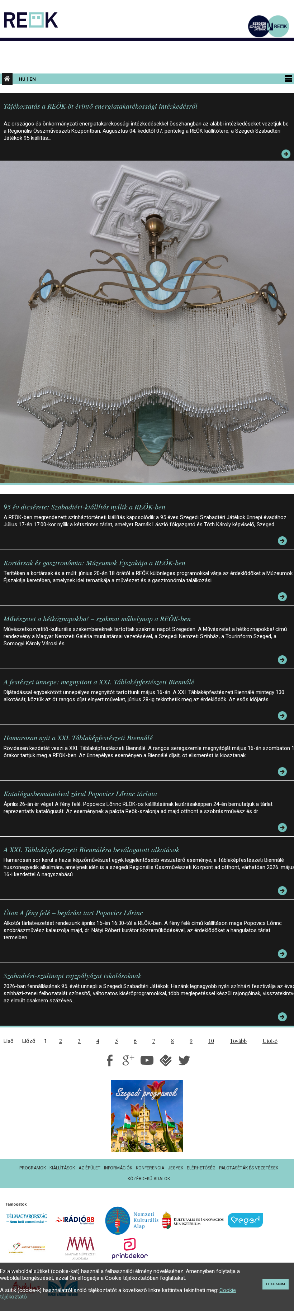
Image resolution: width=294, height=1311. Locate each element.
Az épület (89, 1167)
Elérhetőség (201, 1167)
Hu (22, 79)
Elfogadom (275, 1284)
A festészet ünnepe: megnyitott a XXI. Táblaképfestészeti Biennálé (99, 681)
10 (211, 1040)
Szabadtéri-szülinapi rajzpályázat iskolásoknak (72, 975)
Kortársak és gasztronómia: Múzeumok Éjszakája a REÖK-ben (94, 562)
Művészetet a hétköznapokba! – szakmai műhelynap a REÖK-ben (97, 618)
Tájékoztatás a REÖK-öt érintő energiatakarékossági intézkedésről (101, 105)
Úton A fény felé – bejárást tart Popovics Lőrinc (73, 912)
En (32, 79)
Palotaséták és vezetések (248, 1167)
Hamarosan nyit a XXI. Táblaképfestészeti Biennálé (78, 737)
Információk (118, 1167)
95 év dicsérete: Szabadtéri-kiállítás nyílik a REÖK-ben (84, 506)
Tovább (238, 1040)
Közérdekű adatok (149, 1178)
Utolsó (270, 1040)
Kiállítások (62, 1167)
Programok (32, 1167)
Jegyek (175, 1167)
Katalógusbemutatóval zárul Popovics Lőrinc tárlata (80, 793)
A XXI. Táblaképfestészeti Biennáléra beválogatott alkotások (91, 849)
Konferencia (150, 1167)
